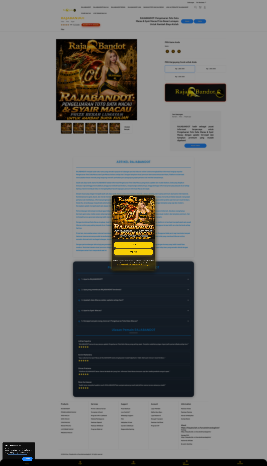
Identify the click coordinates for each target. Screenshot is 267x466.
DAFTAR (133, 252)
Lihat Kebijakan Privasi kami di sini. (17, 454)
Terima (27, 459)
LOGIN (133, 245)
